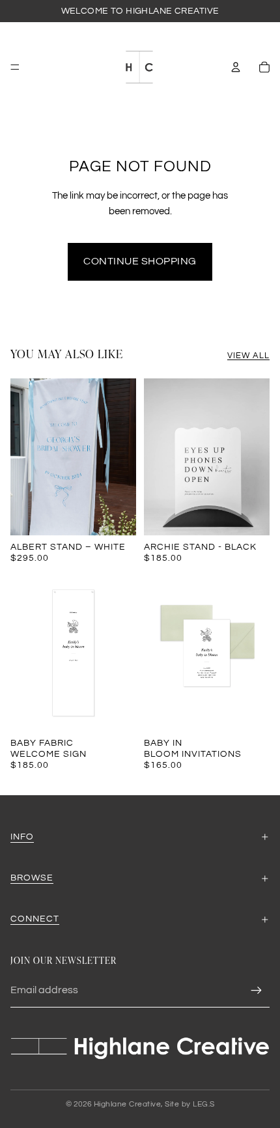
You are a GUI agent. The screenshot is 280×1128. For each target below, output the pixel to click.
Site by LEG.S (190, 1104)
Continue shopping (140, 261)
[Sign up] (257, 991)
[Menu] (15, 67)
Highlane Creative (127, 1104)
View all (248, 355)
